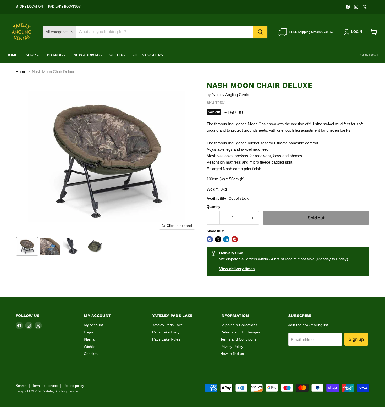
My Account (93, 325)
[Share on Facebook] (210, 239)
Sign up (356, 339)
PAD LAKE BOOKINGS (64, 6)
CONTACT (369, 55)
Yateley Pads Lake (167, 325)
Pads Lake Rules (166, 339)
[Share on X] (218, 239)
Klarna (89, 339)
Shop (31, 55)
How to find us (232, 354)
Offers (117, 55)
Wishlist (90, 346)
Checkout (92, 354)
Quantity (213, 207)
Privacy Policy (231, 346)
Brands (55, 55)
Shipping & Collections (238, 325)
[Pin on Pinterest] (235, 239)
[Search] (260, 32)
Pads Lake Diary (165, 332)
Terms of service (45, 386)
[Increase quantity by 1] (252, 218)
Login (88, 332)
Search (21, 386)
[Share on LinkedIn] (226, 239)
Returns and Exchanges (240, 332)
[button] (27, 246)
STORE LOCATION (29, 6)
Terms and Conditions (238, 339)
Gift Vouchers (148, 55)
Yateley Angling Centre (231, 94)
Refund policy (73, 386)
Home (12, 55)
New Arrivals (88, 55)
